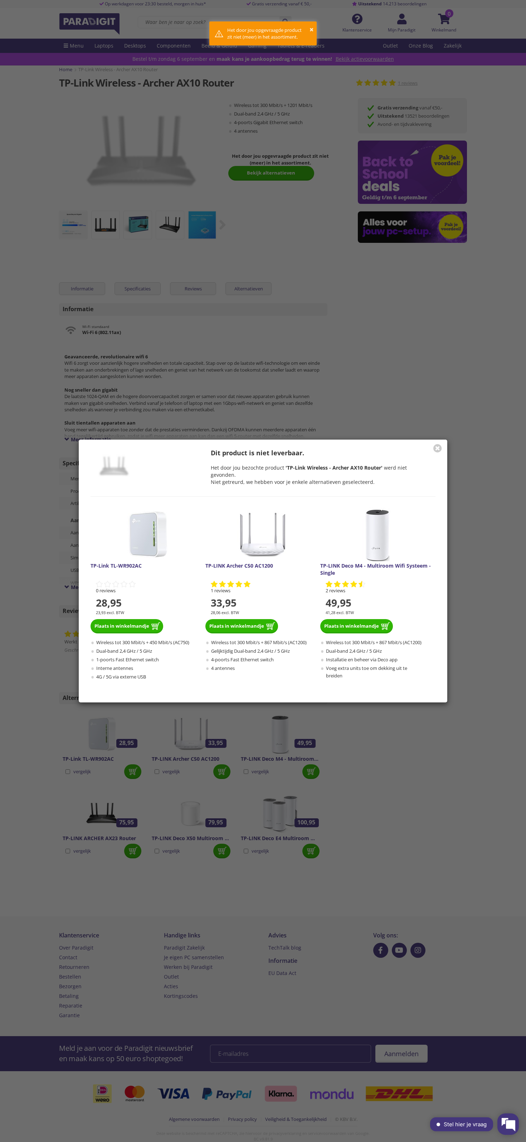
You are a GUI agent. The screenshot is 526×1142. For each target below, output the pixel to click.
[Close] (437, 448)
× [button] (311, 29)
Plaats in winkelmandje (121, 626)
